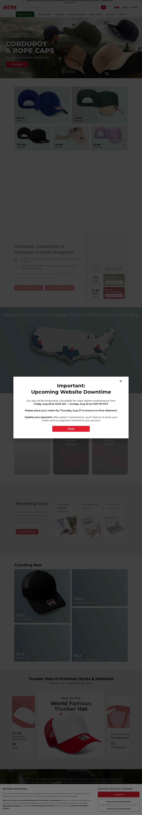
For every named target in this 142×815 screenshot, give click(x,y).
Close (71, 428)
